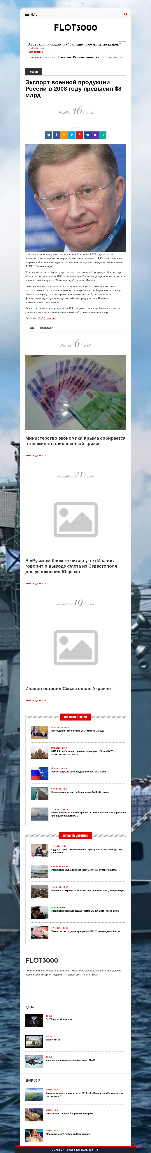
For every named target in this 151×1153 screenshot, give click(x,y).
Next (124, 43)
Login (90, 4)
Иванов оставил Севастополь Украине (68, 688)
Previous (120, 43)
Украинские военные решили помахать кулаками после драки (85, 911)
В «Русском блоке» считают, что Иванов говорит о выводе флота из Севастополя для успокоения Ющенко (71, 566)
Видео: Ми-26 (53, 1039)
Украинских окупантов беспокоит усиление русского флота (84, 870)
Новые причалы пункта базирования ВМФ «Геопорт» (80, 792)
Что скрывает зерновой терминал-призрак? (69, 1113)
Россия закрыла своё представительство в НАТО (78, 771)
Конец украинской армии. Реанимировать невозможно (75, 47)
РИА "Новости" (47, 317)
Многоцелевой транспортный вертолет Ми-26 (70, 1060)
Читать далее (35, 456)
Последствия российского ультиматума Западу (77, 731)
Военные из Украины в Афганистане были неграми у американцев (87, 890)
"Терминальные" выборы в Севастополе (68, 1134)
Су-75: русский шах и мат (59, 1019)
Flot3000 (75, 28)
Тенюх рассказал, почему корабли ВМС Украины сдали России (85, 931)
